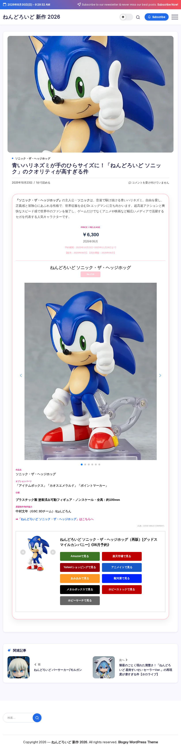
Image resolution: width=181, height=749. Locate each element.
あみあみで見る (80, 578)
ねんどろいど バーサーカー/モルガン (58, 670)
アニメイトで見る (121, 567)
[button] (126, 17)
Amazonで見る (80, 556)
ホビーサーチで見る (80, 600)
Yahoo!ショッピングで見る (80, 567)
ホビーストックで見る (122, 589)
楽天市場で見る (122, 556)
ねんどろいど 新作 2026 (31, 17)
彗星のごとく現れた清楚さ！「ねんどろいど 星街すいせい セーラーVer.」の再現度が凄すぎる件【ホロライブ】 (145, 669)
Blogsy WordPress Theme (138, 742)
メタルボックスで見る (80, 589)
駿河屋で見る (122, 578)
